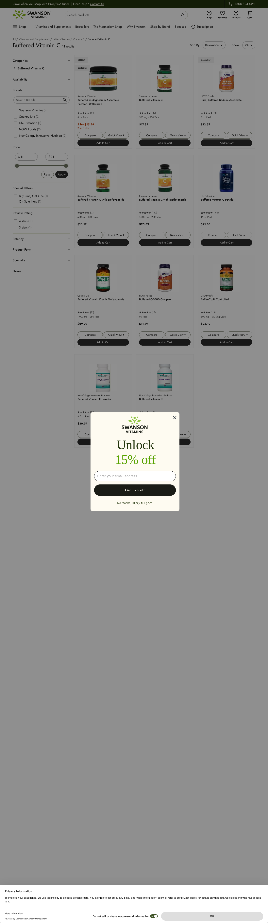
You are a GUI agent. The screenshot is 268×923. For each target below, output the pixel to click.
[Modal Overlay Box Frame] (135, 461)
